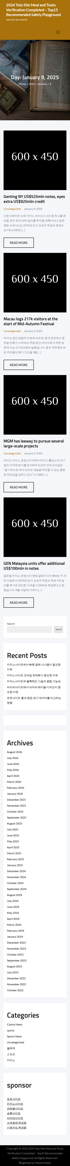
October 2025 (15, 811)
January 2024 (15, 936)
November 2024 (16, 877)
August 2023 (14, 966)
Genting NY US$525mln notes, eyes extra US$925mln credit (34, 198)
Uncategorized (12, 208)
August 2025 (14, 823)
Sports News (14, 1036)
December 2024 (16, 871)
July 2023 (12, 972)
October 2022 (15, 990)
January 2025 (15, 865)
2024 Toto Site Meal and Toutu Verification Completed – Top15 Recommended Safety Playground (33, 10)
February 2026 (15, 787)
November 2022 (16, 984)
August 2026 (14, 752)
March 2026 (14, 781)
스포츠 (11, 1054)
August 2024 (14, 894)
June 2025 (13, 835)
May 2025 (13, 841)
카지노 (11, 1060)
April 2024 (13, 918)
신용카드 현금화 (17, 1127)
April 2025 (13, 847)
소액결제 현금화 (17, 1122)
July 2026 (12, 757)
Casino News (14, 1024)
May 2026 (13, 769)
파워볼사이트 (15, 1108)
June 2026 (13, 763)
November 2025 (16, 805)
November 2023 (16, 948)
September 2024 (16, 888)
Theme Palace (43, 1162)
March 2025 (14, 853)
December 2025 (16, 799)
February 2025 (15, 859)
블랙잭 (11, 1048)
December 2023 (16, 942)
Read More (19, 243)
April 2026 (13, 775)
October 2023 (15, 954)
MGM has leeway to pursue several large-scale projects (34, 443)
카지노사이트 (15, 1103)
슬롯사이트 (14, 1113)
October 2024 (15, 883)
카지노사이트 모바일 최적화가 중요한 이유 (32, 675)
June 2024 (13, 906)
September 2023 (16, 960)
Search (11, 623)
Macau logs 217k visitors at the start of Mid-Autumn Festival (31, 321)
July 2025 (12, 829)
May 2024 (13, 912)
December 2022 (16, 978)
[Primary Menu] (58, 32)
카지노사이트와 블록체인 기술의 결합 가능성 (34, 681)
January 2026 (15, 793)
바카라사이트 (15, 1118)
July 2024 (12, 900)
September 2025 (16, 817)
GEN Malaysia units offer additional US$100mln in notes (34, 565)
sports (10, 1030)
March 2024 (14, 924)
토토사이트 (14, 1098)
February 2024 (15, 930)
